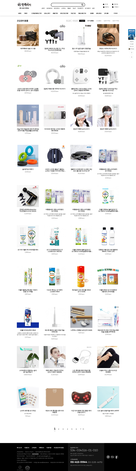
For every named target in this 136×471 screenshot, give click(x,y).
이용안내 (26, 447)
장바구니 (107, 7)
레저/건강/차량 (64, 13)
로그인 (106, 4)
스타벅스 (63, 8)
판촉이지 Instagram (108, 457)
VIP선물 (106, 13)
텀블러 (69, 8)
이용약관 (48, 447)
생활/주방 (55, 13)
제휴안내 (41, 447)
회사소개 (132, 46)
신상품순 (98, 20)
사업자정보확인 (35, 454)
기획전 (25, 13)
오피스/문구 (47, 13)
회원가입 (116, 4)
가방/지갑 (73, 13)
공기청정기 (88, 8)
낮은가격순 (107, 20)
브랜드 (19, 13)
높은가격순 (116, 20)
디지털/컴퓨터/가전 (36, 13)
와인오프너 (57, 8)
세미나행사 (99, 13)
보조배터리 (49, 8)
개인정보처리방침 (59, 447)
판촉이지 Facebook (116, 457)
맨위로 (132, 53)
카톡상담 (132, 48)
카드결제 (132, 44)
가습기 (74, 8)
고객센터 (116, 7)
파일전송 (132, 41)
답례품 (92, 13)
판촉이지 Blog (112, 457)
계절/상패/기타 (82, 13)
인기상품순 (90, 20)
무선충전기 (80, 8)
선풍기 (43, 8)
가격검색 (115, 13)
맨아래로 (132, 57)
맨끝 (83, 429)
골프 (93, 8)
